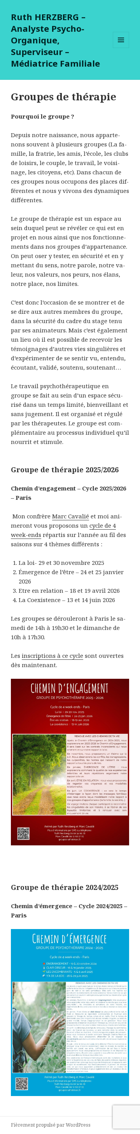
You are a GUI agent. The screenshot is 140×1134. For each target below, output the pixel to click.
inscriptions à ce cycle (52, 655)
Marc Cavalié (70, 516)
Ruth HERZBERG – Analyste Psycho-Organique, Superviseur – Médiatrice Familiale (55, 40)
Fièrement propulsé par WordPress (51, 1125)
